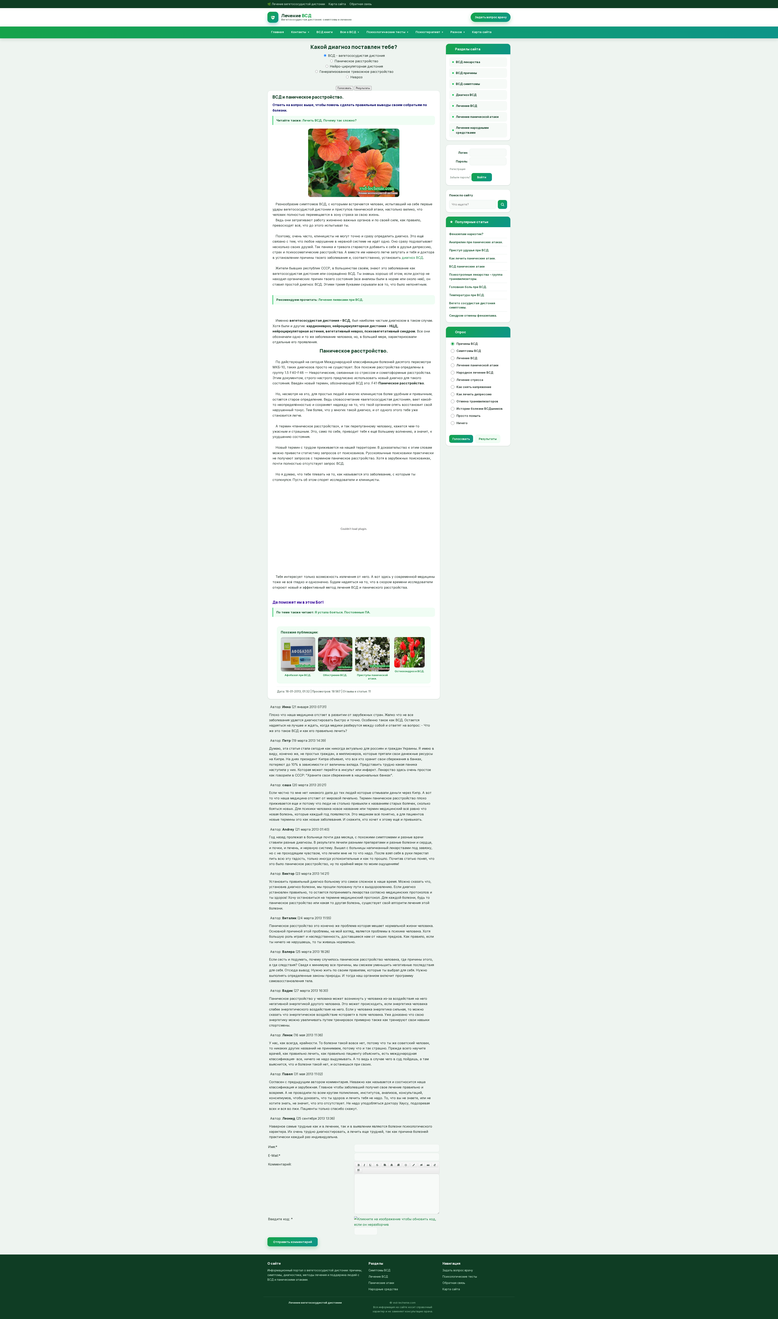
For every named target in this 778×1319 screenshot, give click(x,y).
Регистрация (457, 169)
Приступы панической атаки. (372, 676)
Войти (481, 177)
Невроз (355, 77)
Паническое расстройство (355, 61)
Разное (456, 32)
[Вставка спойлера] (358, 1170)
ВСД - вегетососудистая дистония (356, 56)
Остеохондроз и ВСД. (409, 671)
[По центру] (391, 1165)
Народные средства (383, 1289)
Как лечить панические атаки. (472, 258)
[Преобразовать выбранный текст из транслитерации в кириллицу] (434, 1165)
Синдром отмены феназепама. (473, 315)
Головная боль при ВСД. (468, 287)
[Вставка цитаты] (428, 1165)
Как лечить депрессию (474, 394)
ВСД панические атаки (467, 266)
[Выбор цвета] (413, 1165)
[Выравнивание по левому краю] (385, 1165)
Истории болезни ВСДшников (479, 408)
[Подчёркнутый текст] (370, 1165)
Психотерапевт (428, 32)
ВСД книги (324, 32)
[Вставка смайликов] (406, 1165)
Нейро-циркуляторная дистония (356, 66)
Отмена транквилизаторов (477, 401)
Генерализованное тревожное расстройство (355, 72)
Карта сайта (337, 4)
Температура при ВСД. (467, 295)
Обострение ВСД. (335, 675)
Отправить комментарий (292, 1242)
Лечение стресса (469, 379)
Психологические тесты (386, 32)
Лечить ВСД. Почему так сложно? (329, 120)
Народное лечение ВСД (474, 372)
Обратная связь (360, 4)
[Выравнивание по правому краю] (398, 1165)
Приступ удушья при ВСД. (469, 250)
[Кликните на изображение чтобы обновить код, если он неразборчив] (396, 1224)
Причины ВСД (467, 343)
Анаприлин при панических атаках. (476, 242)
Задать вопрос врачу (457, 1270)
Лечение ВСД (466, 358)
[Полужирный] (358, 1165)
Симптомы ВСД (468, 351)
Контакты (298, 32)
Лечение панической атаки (477, 365)
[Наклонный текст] (364, 1165)
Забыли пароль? (460, 177)
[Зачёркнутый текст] (377, 1165)
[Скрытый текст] (421, 1165)
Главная (277, 32)
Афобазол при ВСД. (298, 675)
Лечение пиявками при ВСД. (340, 300)
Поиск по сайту (461, 195)
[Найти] (502, 204)
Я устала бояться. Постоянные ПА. (342, 612)
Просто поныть (468, 415)
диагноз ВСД (412, 258)
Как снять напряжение (473, 387)
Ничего (462, 423)
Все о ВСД (348, 32)
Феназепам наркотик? (466, 234)
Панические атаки (381, 1283)
